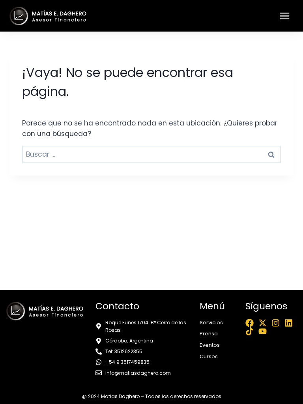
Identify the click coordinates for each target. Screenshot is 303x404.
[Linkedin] (288, 323)
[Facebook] (249, 323)
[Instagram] (275, 323)
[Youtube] (262, 331)
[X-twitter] (262, 323)
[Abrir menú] (284, 16)
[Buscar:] (151, 154)
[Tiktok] (249, 331)
